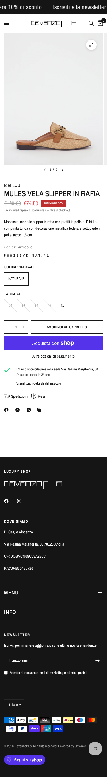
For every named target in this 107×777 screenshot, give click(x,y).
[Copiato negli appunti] (40, 410)
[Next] (62, 170)
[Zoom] (91, 45)
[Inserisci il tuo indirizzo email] (97, 660)
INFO (10, 612)
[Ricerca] (91, 23)
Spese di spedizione (32, 210)
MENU (11, 592)
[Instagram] (23, 501)
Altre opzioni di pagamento (53, 356)
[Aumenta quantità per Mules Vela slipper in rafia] (23, 327)
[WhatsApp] (30, 410)
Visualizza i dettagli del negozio (38, 383)
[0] (99, 23)
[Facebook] (7, 410)
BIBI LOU (12, 185)
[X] (18, 410)
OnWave (80, 746)
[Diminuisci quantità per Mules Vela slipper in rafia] (8, 327)
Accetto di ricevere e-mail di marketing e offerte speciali (48, 672)
